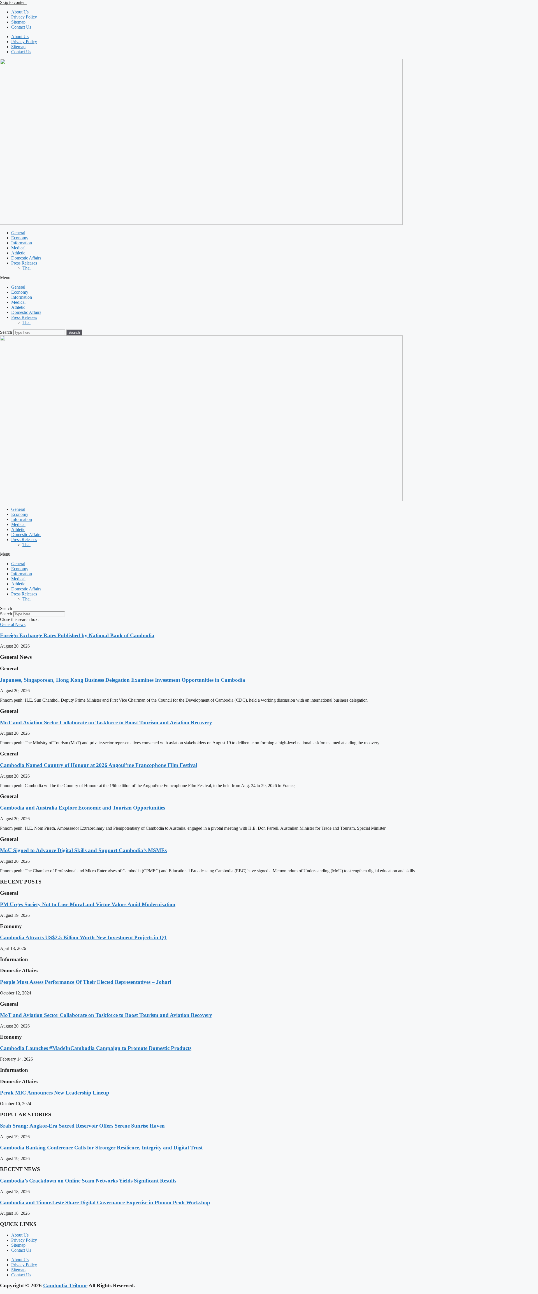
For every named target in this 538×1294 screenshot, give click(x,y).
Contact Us (21, 27)
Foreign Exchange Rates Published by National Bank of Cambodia (77, 635)
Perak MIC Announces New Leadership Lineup (54, 1093)
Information (21, 242)
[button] (269, 277)
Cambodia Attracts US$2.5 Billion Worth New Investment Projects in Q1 (83, 937)
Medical (18, 247)
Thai (26, 268)
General (18, 232)
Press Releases (24, 263)
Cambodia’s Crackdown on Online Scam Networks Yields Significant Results (88, 1181)
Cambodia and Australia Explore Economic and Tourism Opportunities (82, 808)
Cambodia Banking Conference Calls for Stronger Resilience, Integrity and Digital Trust (101, 1148)
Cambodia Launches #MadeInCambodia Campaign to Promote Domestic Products (95, 1048)
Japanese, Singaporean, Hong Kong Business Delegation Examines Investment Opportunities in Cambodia (122, 680)
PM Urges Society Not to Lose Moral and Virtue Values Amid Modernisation (87, 904)
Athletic (18, 253)
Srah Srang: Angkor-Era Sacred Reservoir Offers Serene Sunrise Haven (82, 1126)
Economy (19, 237)
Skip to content (13, 2)
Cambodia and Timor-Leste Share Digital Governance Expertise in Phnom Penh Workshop (105, 1202)
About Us (20, 12)
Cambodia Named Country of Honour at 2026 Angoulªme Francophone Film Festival (98, 765)
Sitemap (18, 22)
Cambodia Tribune (65, 1285)
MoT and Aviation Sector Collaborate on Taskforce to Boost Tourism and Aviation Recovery (106, 722)
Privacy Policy (24, 17)
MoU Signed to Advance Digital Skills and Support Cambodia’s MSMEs (83, 850)
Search (6, 332)
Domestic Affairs (26, 258)
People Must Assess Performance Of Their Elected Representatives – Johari (85, 982)
